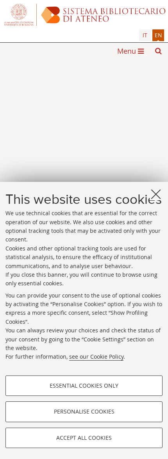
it (145, 35)
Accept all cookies (84, 437)
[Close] (156, 194)
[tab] (145, 35)
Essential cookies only (84, 385)
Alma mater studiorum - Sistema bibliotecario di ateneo (84, 14)
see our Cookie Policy (96, 356)
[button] (158, 51)
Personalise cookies (84, 411)
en (158, 35)
